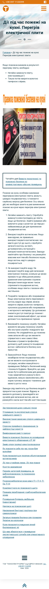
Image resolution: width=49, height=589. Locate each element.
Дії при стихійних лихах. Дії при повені (21, 462)
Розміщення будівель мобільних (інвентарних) (18, 500)
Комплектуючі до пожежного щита (20, 488)
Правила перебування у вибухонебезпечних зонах (24, 493)
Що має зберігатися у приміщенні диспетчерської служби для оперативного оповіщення (24, 534)
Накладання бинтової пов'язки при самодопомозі (20, 512)
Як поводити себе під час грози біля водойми (20, 450)
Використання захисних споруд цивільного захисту (24, 420)
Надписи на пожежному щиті (17, 506)
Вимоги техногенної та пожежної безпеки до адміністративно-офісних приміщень (24, 181)
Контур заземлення (12, 467)
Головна (7, 52)
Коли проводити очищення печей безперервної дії (19, 526)
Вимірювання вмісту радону (16, 433)
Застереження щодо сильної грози (20, 408)
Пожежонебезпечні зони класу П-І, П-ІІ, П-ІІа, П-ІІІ (23, 482)
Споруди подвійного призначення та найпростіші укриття (20, 427)
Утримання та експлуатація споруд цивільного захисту (20, 413)
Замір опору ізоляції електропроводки (21, 444)
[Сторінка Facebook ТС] (45, 2)
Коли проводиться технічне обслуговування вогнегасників (24, 457)
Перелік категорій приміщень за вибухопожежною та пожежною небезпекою (19, 474)
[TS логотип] (6, 8)
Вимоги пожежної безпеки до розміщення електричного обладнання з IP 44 (23, 439)
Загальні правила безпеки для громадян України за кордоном (22, 519)
